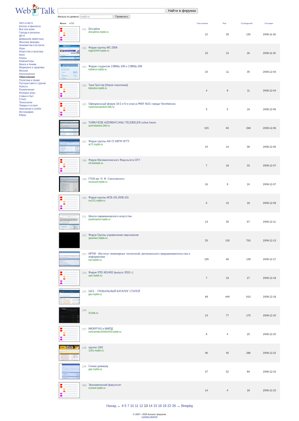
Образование (27, 77)
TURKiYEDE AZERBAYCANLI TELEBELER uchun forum (122, 122)
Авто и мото (26, 23)
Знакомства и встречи (31, 45)
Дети (22, 35)
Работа (23, 86)
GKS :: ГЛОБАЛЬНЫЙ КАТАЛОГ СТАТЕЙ (114, 291)
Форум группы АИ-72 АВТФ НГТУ (108, 141)
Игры (22, 48)
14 (150, 406)
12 (141, 406)
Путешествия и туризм (32, 83)
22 (169, 406)
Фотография (26, 112)
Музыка (23, 70)
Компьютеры (26, 61)
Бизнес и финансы (30, 26)
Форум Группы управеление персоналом (113, 234)
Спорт (22, 99)
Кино (22, 54)
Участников (202, 23)
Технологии (25, 102)
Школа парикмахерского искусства (110, 216)
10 (132, 406)
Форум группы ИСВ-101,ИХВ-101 (108, 197)
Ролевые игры (27, 92)
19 (164, 406)
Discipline (94, 28)
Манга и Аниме (27, 64)
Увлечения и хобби (30, 108)
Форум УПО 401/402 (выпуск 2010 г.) (110, 272)
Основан (269, 23)
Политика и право (29, 80)
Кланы (23, 58)
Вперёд (187, 406)
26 (174, 406)
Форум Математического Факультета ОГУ (114, 160)
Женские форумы (29, 42)
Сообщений (246, 23)
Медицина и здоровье (32, 67)
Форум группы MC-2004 (102, 47)
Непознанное (27, 74)
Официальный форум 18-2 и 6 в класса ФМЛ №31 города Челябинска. (132, 103)
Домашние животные (31, 38)
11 (136, 406)
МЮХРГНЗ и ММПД (100, 328)
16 (160, 406)
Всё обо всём (26, 29)
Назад (111, 406)
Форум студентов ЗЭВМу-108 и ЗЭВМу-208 (115, 66)
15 (155, 406)
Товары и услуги (28, 105)
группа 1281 (95, 347)
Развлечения (26, 89)
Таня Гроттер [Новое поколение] (108, 85)
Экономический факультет (104, 384)
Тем (224, 23)
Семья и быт (26, 96)
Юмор (22, 115)
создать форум (149, 417)
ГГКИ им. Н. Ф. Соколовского (106, 178)
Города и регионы (29, 32)
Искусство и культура (31, 51)
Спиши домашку (98, 366)
